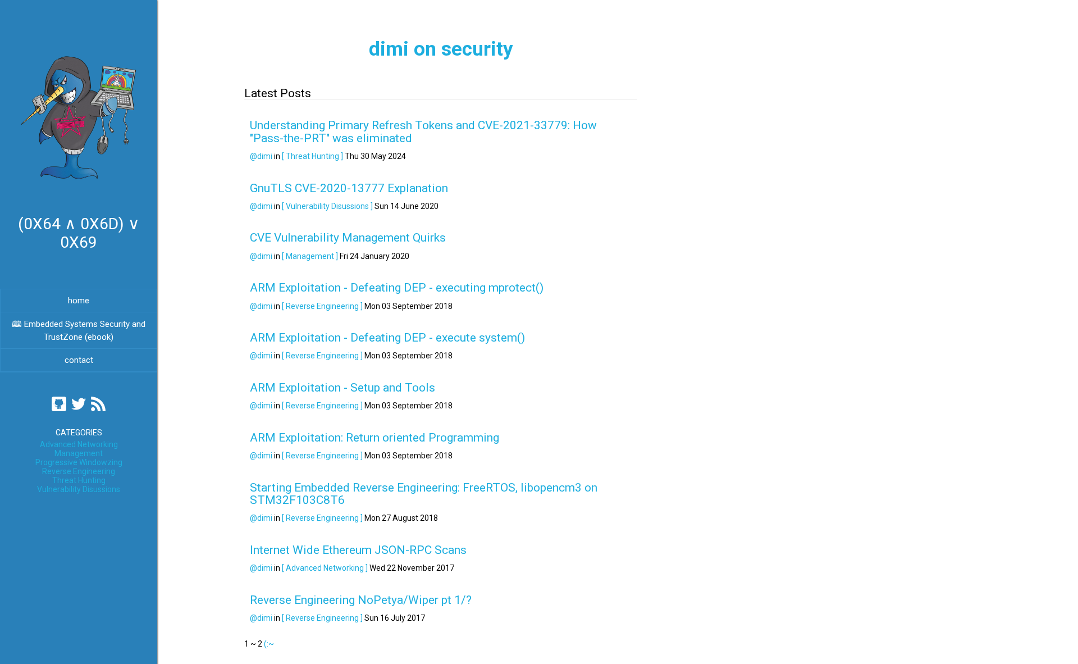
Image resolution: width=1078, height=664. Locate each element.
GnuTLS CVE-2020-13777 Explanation (349, 188)
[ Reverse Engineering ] (322, 306)
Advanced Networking (79, 444)
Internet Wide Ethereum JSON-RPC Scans (358, 550)
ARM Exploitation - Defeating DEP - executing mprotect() (396, 287)
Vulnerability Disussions (78, 489)
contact (79, 360)
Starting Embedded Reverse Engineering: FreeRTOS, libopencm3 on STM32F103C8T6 (423, 494)
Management (78, 453)
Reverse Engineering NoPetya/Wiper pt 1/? (361, 600)
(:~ (269, 643)
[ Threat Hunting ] (312, 156)
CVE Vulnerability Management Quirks (348, 237)
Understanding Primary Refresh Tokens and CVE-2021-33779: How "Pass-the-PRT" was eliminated (423, 131)
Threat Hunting (79, 480)
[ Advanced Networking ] (325, 567)
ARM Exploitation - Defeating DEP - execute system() (387, 337)
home (78, 300)
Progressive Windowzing (78, 462)
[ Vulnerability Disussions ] (327, 206)
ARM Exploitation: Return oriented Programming (374, 437)
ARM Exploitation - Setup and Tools (342, 387)
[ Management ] (310, 256)
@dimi (261, 156)
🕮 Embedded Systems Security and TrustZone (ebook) (78, 330)
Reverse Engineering (78, 471)
